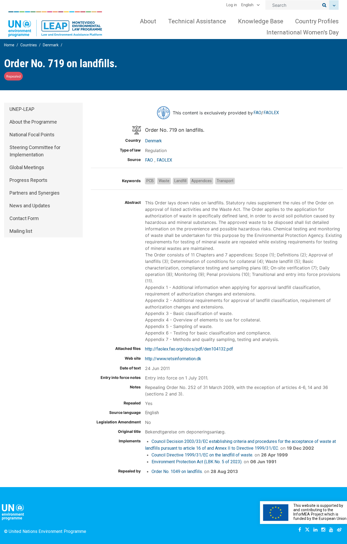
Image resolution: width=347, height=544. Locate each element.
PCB (150, 181)
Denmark (51, 45)
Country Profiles (317, 21)
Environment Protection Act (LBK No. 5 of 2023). (197, 461)
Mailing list (20, 231)
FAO (257, 112)
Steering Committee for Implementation (34, 150)
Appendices (201, 181)
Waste (164, 181)
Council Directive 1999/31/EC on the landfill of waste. (202, 455)
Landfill (180, 181)
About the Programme (33, 122)
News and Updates (29, 205)
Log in (231, 5)
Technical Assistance (197, 21)
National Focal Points (31, 134)
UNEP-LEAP (21, 109)
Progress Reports (28, 180)
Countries (28, 45)
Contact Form (24, 218)
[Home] (55, 24)
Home (9, 45)
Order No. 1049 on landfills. (177, 471)
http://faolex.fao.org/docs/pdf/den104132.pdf (189, 349)
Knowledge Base (260, 21)
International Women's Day (302, 32)
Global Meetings (26, 167)
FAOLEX (271, 112)
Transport (225, 181)
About (148, 21)
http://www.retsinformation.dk (173, 358)
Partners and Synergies (34, 193)
